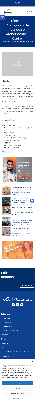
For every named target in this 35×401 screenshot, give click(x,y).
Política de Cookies (16, 398)
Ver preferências (17, 394)
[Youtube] (17, 304)
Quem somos (6, 319)
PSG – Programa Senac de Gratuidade (15, 351)
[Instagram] (13, 304)
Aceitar (17, 383)
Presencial (5, 344)
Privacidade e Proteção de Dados (13, 330)
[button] (2, 17)
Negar (17, 388)
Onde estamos (7, 322)
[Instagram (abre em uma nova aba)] (19, 3)
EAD (3, 347)
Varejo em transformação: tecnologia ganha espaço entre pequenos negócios (22, 200)
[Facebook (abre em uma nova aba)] (16, 3)
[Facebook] (21, 304)
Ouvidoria (5, 334)
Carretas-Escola (7, 326)
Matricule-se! (6, 152)
